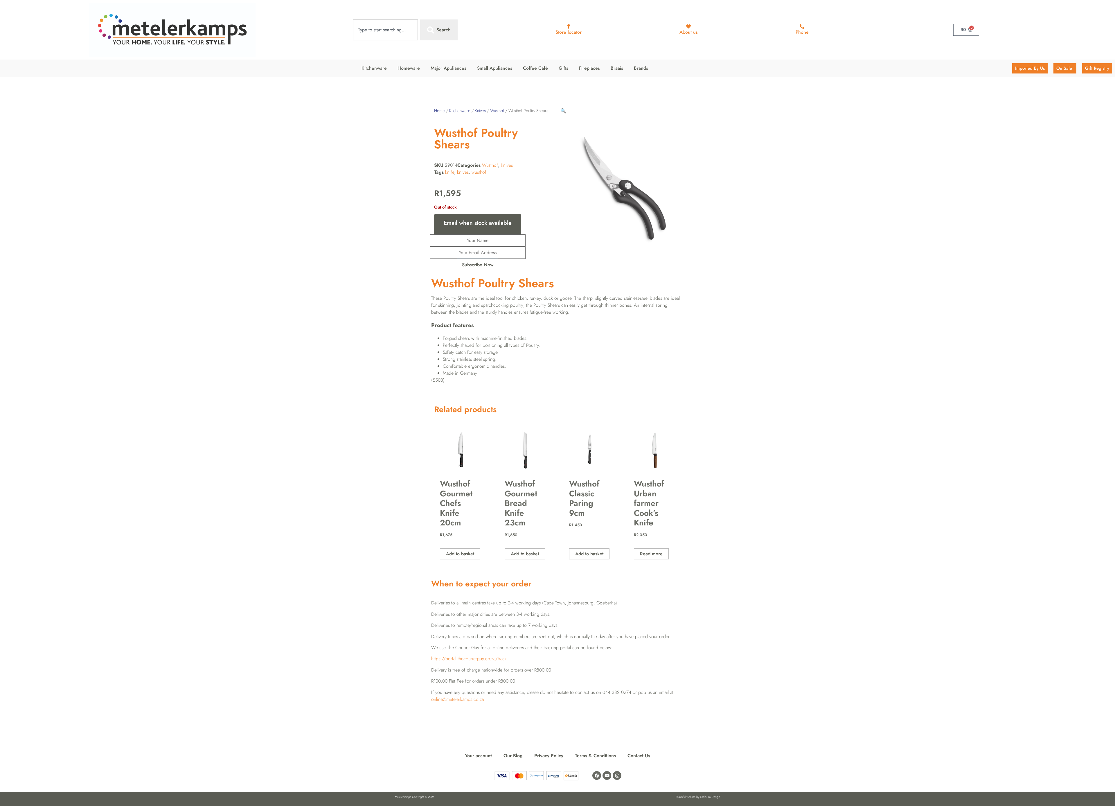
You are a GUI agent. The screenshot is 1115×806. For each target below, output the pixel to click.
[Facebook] (596, 775)
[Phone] (802, 26)
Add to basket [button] (460, 553)
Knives (480, 110)
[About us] (688, 26)
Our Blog (513, 755)
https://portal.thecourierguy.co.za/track (469, 658)
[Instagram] (617, 775)
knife (449, 172)
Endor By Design (710, 797)
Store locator (568, 32)
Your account (478, 755)
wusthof (479, 172)
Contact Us (638, 755)
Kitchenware (459, 110)
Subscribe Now (477, 264)
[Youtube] (607, 775)
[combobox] (385, 29)
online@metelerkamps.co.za (457, 699)
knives (463, 172)
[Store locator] (568, 26)
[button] (563, 110)
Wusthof (497, 110)
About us (688, 32)
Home (439, 110)
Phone (802, 32)
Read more (651, 553)
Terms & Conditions (595, 755)
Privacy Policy (548, 755)
